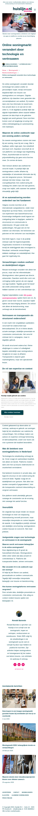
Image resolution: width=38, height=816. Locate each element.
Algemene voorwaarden (20, 795)
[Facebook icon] (15, 664)
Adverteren (6, 792)
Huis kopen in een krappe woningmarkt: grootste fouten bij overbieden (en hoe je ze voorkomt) (19, 713)
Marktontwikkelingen (10, 66)
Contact (16, 792)
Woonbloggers (27, 792)
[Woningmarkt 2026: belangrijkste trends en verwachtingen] (19, 732)
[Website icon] (23, 664)
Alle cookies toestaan (12, 412)
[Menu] (35, 10)
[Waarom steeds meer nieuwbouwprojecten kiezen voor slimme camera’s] (19, 764)
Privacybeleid (7, 798)
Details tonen (8, 417)
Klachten (5, 795)
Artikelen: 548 (19, 669)
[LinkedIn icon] (19, 664)
